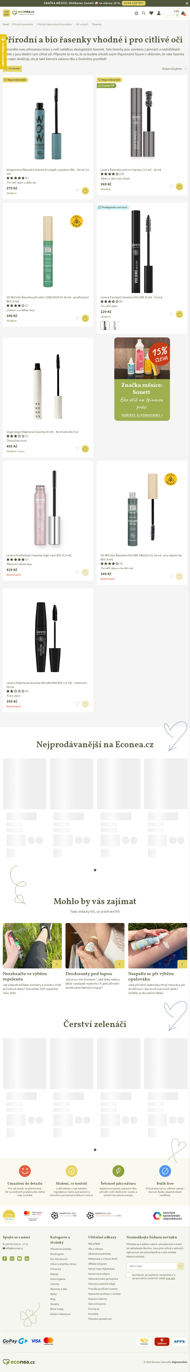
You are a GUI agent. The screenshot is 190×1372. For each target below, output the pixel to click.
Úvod (6, 24)
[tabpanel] (24, 809)
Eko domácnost (59, 1259)
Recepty (54, 1304)
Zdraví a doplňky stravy (63, 1264)
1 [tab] (95, 870)
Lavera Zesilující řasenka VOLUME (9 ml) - (131, 297)
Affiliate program (97, 1264)
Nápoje (54, 1274)
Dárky (53, 1294)
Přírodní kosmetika (60, 1249)
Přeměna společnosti (100, 1319)
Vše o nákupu (95, 1249)
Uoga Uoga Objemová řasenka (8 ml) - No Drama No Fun (42, 432)
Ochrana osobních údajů (101, 1284)
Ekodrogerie (57, 1254)
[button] (15, 178)
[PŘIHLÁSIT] (180, 1266)
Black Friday (57, 1309)
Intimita (54, 1284)
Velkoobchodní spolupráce (103, 1279)
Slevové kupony (97, 1304)
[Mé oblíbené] (151, 13)
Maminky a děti (58, 1289)
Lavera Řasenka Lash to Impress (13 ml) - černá (131, 170)
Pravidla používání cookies (103, 1289)
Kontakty (93, 1314)
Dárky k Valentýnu (60, 1314)
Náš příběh (94, 1244)
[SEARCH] (144, 13)
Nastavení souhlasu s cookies (104, 1294)
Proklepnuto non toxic (114, 207)
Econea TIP (108, 85)
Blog (52, 1299)
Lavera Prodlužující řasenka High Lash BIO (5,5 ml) (39, 555)
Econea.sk (93, 1309)
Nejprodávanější (17, 80)
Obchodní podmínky (99, 1254)
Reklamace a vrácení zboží (102, 1259)
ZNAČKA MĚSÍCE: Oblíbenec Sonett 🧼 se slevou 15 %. (94, 3)
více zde (170, 1278)
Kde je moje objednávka (101, 1269)
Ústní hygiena (57, 1279)
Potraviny (55, 1269)
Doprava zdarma (97, 1299)
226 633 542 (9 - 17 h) (16, 1244)
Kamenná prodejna (98, 1274)
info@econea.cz (14, 1248)
